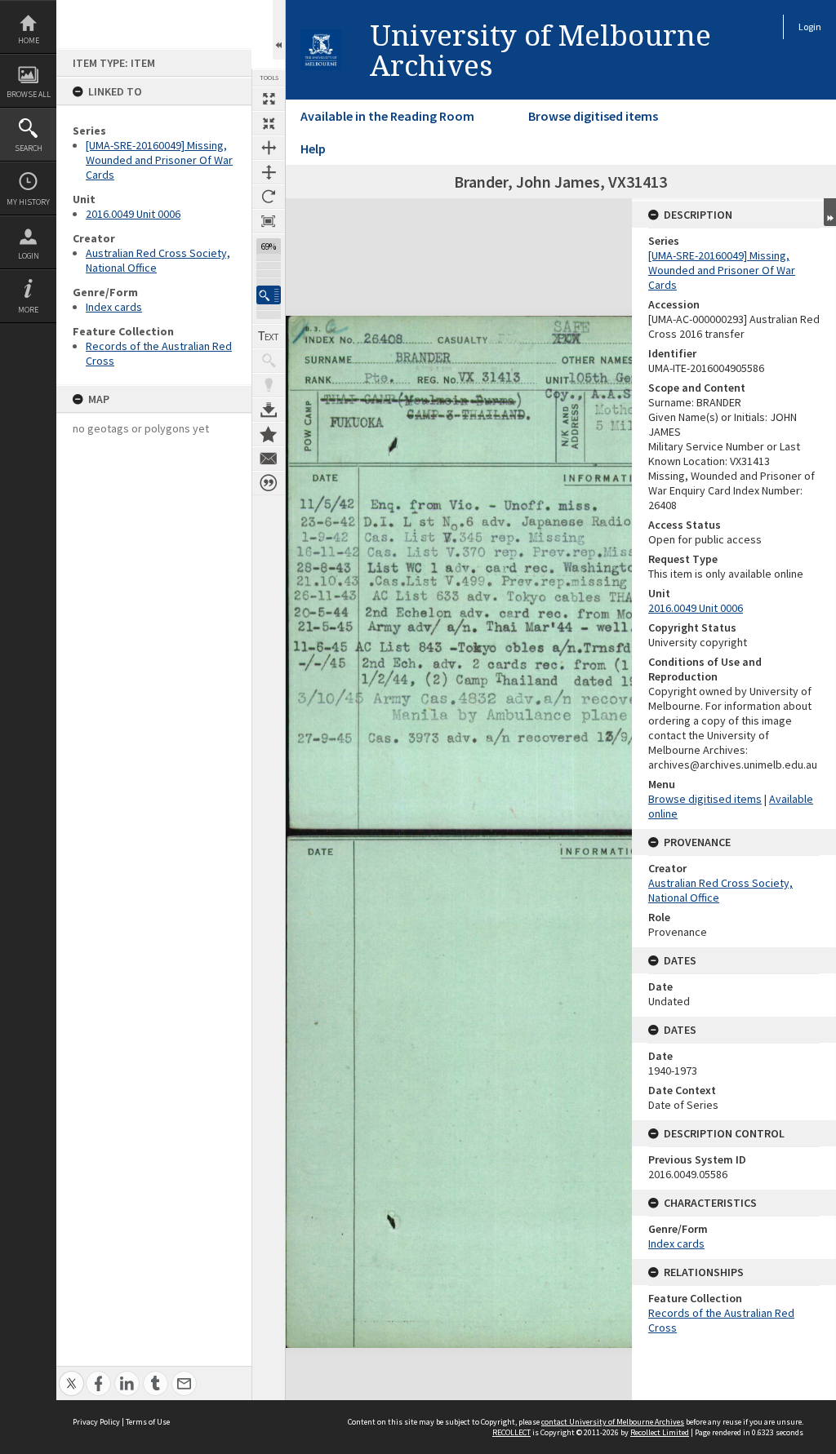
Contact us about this (268, 458)
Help (313, 148)
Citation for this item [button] (268, 483)
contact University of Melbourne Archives (612, 1421)
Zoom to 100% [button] (268, 221)
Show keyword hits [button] (268, 360)
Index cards (114, 306)
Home (28, 40)
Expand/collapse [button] (830, 212)
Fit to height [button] (268, 172)
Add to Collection (268, 434)
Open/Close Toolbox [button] (279, 30)
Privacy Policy (96, 1421)
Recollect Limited (659, 1432)
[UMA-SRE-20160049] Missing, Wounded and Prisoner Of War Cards (159, 160)
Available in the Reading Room (387, 116)
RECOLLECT (511, 1432)
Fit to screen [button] (268, 123)
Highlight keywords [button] (268, 385)
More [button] (28, 309)
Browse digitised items (593, 116)
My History (28, 202)
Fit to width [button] (268, 147)
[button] (268, 295)
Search (28, 148)
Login (28, 255)
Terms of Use (148, 1421)
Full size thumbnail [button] (268, 98)
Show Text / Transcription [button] (268, 336)
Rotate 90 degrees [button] (268, 196)
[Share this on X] (71, 1374)
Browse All (29, 94)
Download (268, 409)
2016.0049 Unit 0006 (133, 213)
